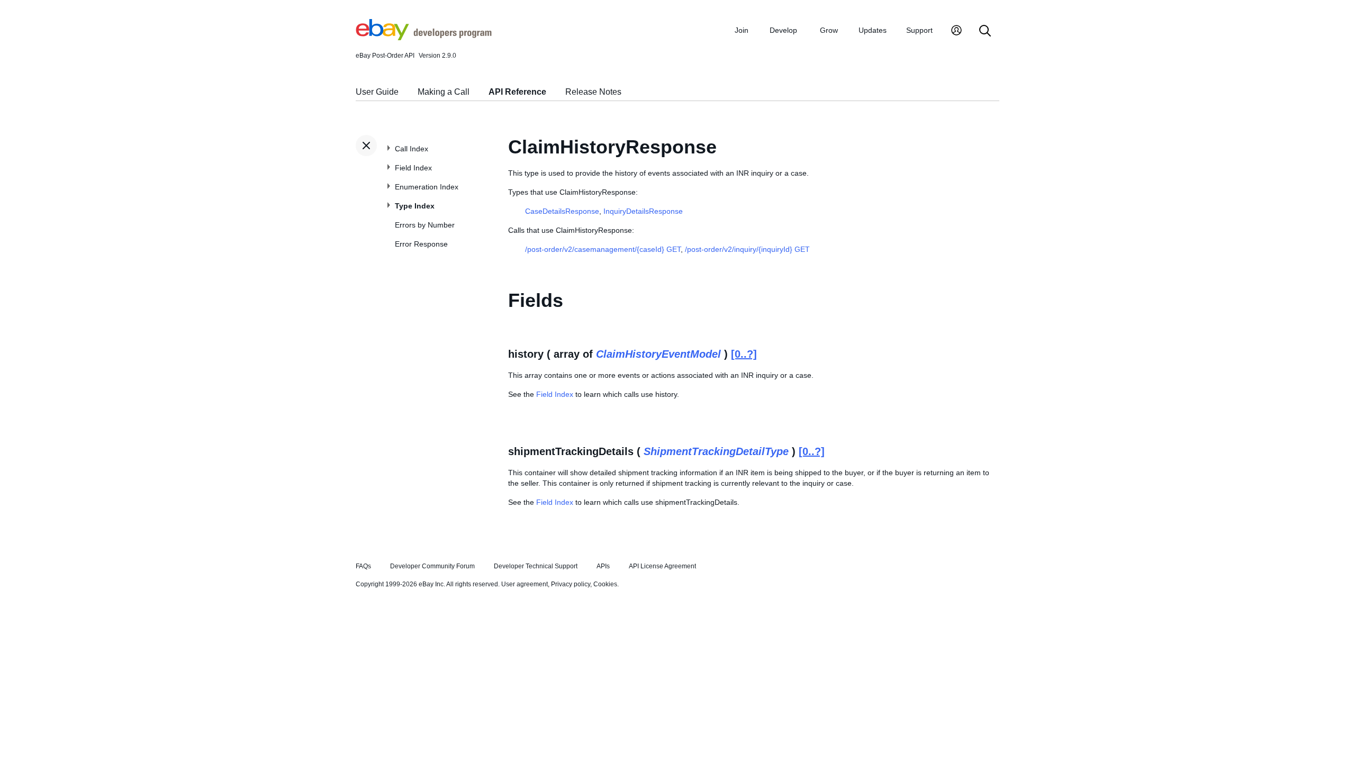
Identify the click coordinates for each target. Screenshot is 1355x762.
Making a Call (443, 91)
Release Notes (593, 91)
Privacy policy (570, 584)
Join (741, 30)
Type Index (415, 206)
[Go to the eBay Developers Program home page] (424, 37)
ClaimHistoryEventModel (658, 354)
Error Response (421, 244)
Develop (783, 30)
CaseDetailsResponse (562, 211)
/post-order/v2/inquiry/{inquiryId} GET (747, 249)
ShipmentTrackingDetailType (716, 451)
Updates (873, 30)
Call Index (411, 148)
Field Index (413, 168)
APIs (603, 566)
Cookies (605, 584)
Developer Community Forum (432, 566)
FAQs (363, 566)
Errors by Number (425, 225)
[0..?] (744, 354)
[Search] (985, 31)
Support (919, 30)
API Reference (517, 91)
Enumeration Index (426, 187)
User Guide (377, 91)
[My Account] (956, 31)
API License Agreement (662, 566)
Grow (829, 30)
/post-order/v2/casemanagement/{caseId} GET (603, 249)
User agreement (524, 584)
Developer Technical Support (535, 566)
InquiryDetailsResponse (643, 211)
